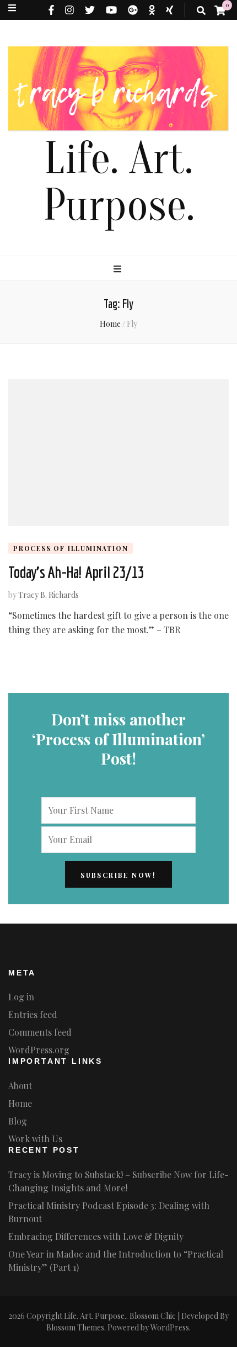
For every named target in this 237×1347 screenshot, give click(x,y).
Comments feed (40, 1032)
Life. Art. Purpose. (119, 182)
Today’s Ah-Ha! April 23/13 (76, 572)
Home (20, 1103)
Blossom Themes (75, 1327)
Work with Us (35, 1138)
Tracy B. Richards (48, 595)
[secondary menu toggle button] (12, 7)
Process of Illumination (70, 548)
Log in (21, 997)
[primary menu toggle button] (119, 268)
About (20, 1085)
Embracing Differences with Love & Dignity (96, 1236)
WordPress (169, 1327)
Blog (17, 1121)
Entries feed (32, 1014)
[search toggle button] (201, 10)
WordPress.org (38, 1050)
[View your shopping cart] (219, 10)
